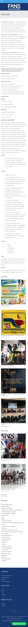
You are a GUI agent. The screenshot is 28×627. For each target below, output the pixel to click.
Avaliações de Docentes (7, 535)
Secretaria (4, 557)
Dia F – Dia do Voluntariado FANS (9, 459)
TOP (14, 611)
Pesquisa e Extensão (6, 546)
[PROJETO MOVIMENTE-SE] (13, 292)
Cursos (3, 517)
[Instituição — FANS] (14, 7)
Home (3, 524)
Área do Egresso (5, 533)
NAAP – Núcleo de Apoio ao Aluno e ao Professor (12, 531)
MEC (3, 593)
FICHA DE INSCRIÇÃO (6, 520)
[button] (19, 623)
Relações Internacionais (7, 551)
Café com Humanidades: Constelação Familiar (12, 335)
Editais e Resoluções (6, 559)
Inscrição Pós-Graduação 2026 (8, 526)
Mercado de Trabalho (6, 539)
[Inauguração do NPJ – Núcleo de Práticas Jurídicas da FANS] (13, 380)
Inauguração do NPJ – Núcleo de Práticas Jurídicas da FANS (13, 394)
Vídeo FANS (4, 495)
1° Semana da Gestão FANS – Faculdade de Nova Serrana (13, 424)
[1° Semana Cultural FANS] (13, 352)
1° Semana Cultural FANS (7, 365)
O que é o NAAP (5, 540)
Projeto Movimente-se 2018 (8, 489)
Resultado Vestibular (6, 553)
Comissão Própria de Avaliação (8, 513)
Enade (3, 519)
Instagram (3, 605)
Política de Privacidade (7, 548)
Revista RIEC (4, 555)
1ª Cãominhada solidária (7, 504)
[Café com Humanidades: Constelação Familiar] (13, 322)
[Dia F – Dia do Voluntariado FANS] (13, 446)
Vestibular (4, 560)
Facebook (3, 603)
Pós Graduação (5, 550)
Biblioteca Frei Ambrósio (7, 508)
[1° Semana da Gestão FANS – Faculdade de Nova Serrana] (13, 410)
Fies (3, 591)
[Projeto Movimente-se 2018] (13, 476)
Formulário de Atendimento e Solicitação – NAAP (12, 522)
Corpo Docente (5, 515)
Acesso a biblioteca (6, 506)
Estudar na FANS (5, 537)
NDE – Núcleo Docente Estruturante (10, 530)
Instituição (4, 528)
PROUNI (4, 594)
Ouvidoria (4, 542)
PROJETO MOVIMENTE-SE (7, 305)
